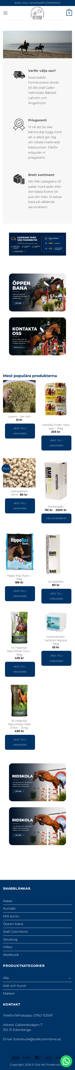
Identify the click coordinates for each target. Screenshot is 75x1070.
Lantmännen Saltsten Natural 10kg (56, 640)
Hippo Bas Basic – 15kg (19, 577)
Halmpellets (19, 491)
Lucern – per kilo (19, 416)
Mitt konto (11, 916)
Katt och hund (14, 986)
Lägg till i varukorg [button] (20, 431)
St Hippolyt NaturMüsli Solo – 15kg (19, 651)
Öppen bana (13, 924)
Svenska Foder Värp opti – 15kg (55, 426)
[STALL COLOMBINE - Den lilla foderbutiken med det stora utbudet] (37, 13)
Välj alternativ (56, 518)
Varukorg (10, 939)
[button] (5, 13)
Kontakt (9, 908)
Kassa (7, 901)
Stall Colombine (15, 932)
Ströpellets (55, 581)
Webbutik (11, 955)
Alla (6, 978)
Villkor (8, 947)
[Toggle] (69, 978)
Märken (9, 993)
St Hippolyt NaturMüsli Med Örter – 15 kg (19, 724)
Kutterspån (56, 506)
